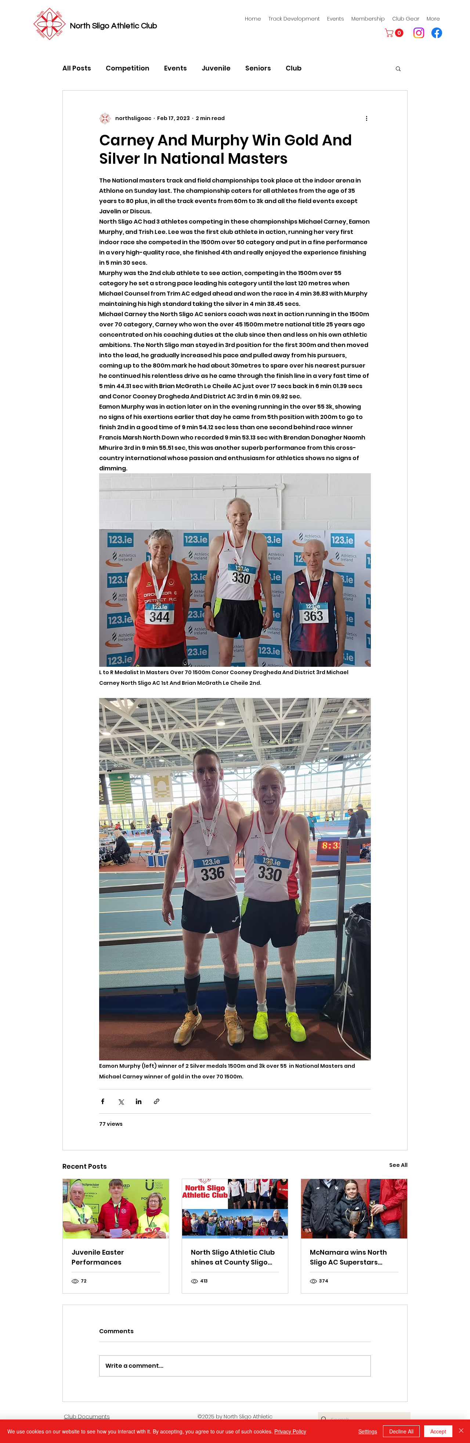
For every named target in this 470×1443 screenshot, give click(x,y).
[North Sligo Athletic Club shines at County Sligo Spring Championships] (235, 1208)
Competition (127, 68)
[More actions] (366, 118)
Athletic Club (134, 26)
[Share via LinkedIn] (138, 1101)
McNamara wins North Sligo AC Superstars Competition (348, 1257)
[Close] (461, 1431)
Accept (438, 1431)
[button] (395, 33)
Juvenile (216, 68)
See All (398, 1165)
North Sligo (90, 26)
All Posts (76, 68)
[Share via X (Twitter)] (120, 1101)
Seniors (258, 68)
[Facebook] (437, 33)
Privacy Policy (290, 1431)
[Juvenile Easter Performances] (116, 1208)
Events (175, 68)
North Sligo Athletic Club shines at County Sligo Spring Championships (233, 1257)
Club (293, 68)
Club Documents (87, 1416)
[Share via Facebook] (102, 1101)
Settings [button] (367, 1431)
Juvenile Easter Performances (98, 1257)
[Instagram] (419, 33)
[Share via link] (156, 1101)
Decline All (401, 1431)
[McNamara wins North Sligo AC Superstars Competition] (354, 1208)
